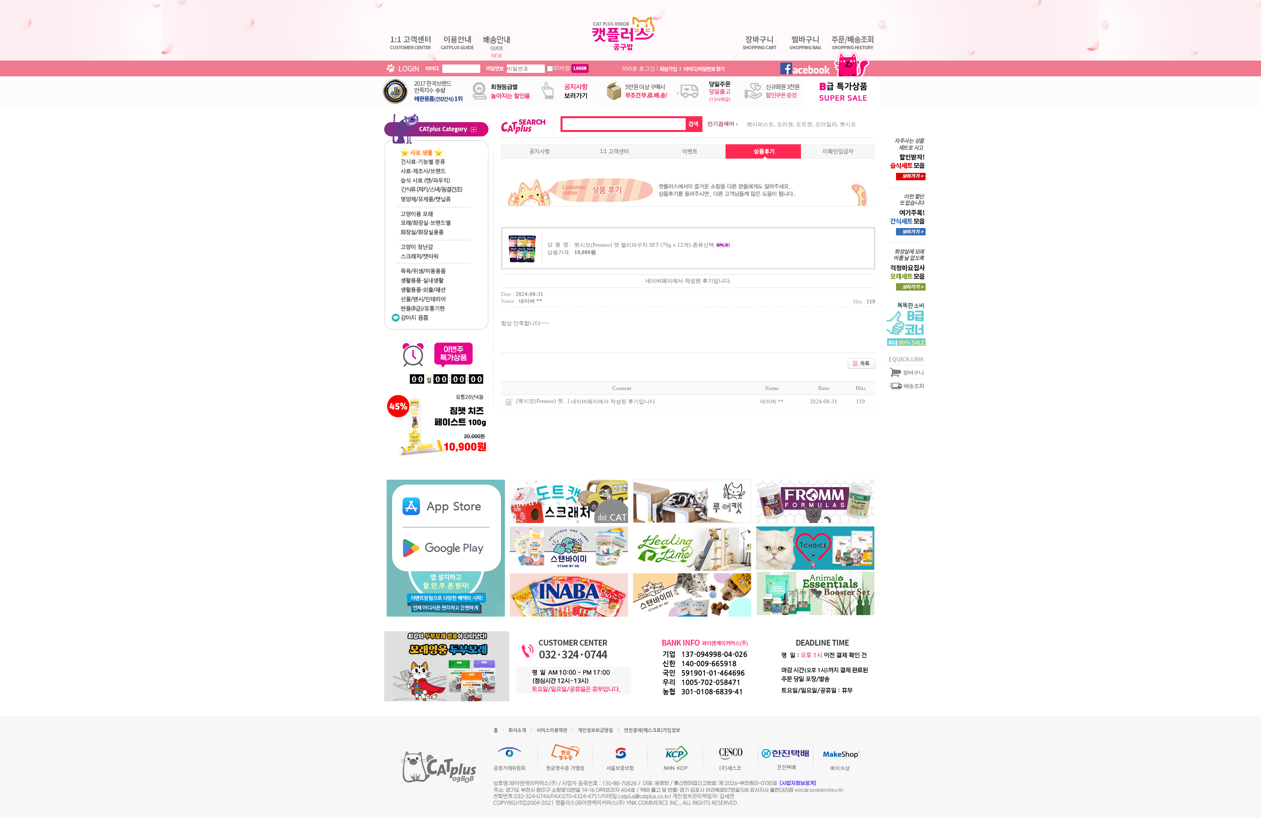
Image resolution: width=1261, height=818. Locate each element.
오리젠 (785, 124)
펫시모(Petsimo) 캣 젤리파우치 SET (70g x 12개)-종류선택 (644, 245)
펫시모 (848, 124)
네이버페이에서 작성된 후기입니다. (614, 401)
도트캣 (804, 124)
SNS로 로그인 (638, 68)
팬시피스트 (760, 124)
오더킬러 (826, 124)
